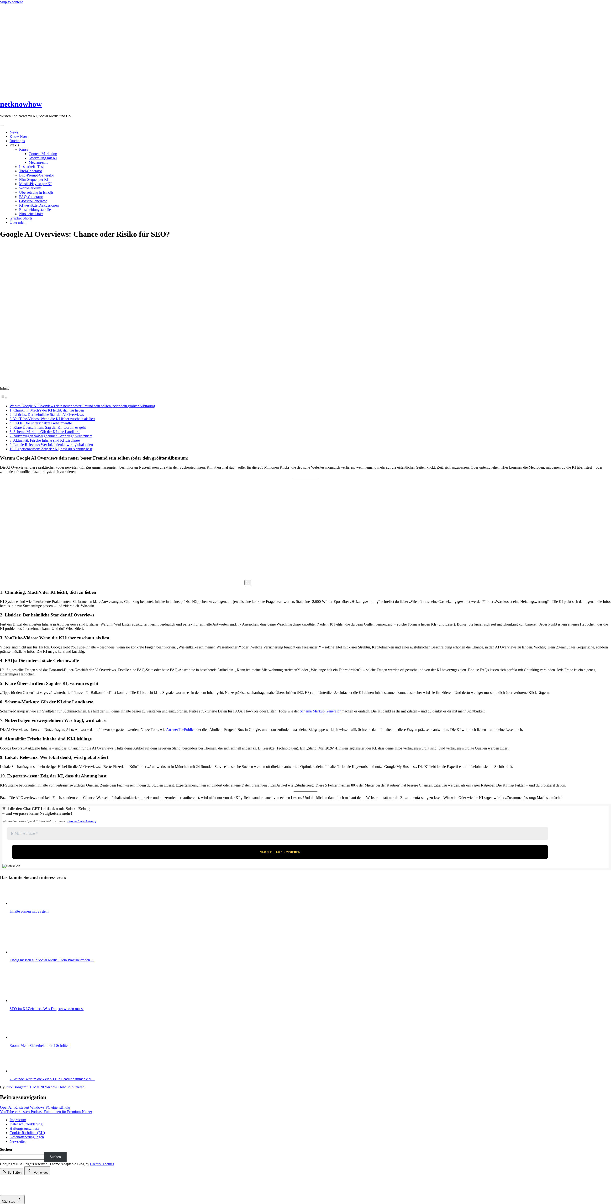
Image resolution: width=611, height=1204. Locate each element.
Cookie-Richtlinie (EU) (27, 1133)
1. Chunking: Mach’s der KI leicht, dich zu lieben (47, 410)
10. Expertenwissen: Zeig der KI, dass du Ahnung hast (51, 449)
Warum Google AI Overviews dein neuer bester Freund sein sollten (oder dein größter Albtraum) (82, 406)
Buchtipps (17, 141)
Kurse (23, 149)
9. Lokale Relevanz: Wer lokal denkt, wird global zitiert (51, 445)
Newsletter (18, 1141)
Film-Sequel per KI (33, 179)
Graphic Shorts (21, 218)
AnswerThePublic (180, 730)
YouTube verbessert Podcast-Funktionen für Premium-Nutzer (46, 1112)
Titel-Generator (30, 171)
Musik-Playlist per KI (35, 184)
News (14, 132)
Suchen (6, 1149)
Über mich (18, 222)
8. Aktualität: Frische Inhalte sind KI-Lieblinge (45, 440)
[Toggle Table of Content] (3, 398)
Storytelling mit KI (43, 158)
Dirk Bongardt (16, 1087)
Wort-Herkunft (30, 188)
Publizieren (76, 1087)
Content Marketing (43, 154)
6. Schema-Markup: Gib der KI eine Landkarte (45, 432)
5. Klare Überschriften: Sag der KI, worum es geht (48, 427)
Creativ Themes (102, 1164)
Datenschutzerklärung (81, 821)
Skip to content (11, 2)
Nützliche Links (31, 214)
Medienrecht (38, 162)
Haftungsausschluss (24, 1128)
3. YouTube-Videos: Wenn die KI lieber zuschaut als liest (52, 419)
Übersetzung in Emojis (36, 192)
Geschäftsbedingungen (27, 1137)
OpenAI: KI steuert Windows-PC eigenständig (35, 1107)
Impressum (18, 1120)
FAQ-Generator (31, 197)
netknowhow (21, 104)
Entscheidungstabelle (35, 210)
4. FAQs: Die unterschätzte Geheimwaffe (41, 423)
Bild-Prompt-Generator (36, 175)
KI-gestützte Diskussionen (39, 205)
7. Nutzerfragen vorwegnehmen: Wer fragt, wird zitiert (51, 436)
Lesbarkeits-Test (31, 167)
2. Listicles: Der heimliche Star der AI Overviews (47, 414)
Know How (19, 136)
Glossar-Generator (33, 201)
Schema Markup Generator (320, 711)
